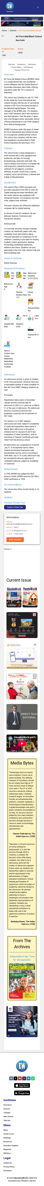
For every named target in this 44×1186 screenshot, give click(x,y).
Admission (32, 64)
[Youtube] (20, 1078)
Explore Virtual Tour (15, 507)
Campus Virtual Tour (22, 70)
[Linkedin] (28, 1078)
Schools (13, 30)
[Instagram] (24, 1078)
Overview (11, 64)
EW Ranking (28, 67)
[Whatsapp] (33, 1078)
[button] (38, 7)
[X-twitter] (15, 1078)
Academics (21, 64)
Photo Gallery (16, 67)
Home (4, 30)
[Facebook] (11, 1078)
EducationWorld (21, 1178)
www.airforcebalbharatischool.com (19, 524)
